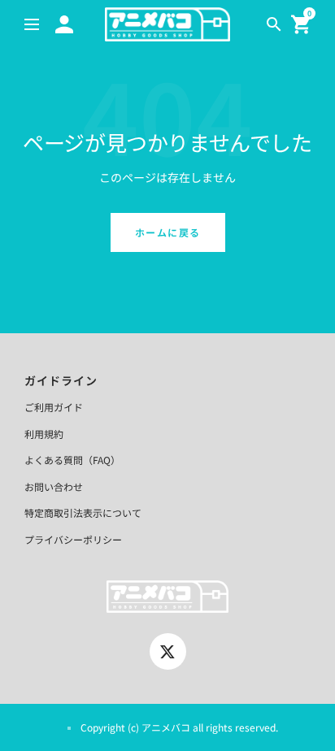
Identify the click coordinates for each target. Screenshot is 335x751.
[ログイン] (64, 24)
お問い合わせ (53, 486)
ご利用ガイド (53, 407)
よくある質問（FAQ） (72, 460)
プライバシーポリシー (73, 539)
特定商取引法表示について (82, 512)
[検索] (274, 24)
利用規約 (43, 434)
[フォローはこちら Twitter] (168, 651)
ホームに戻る (168, 232)
